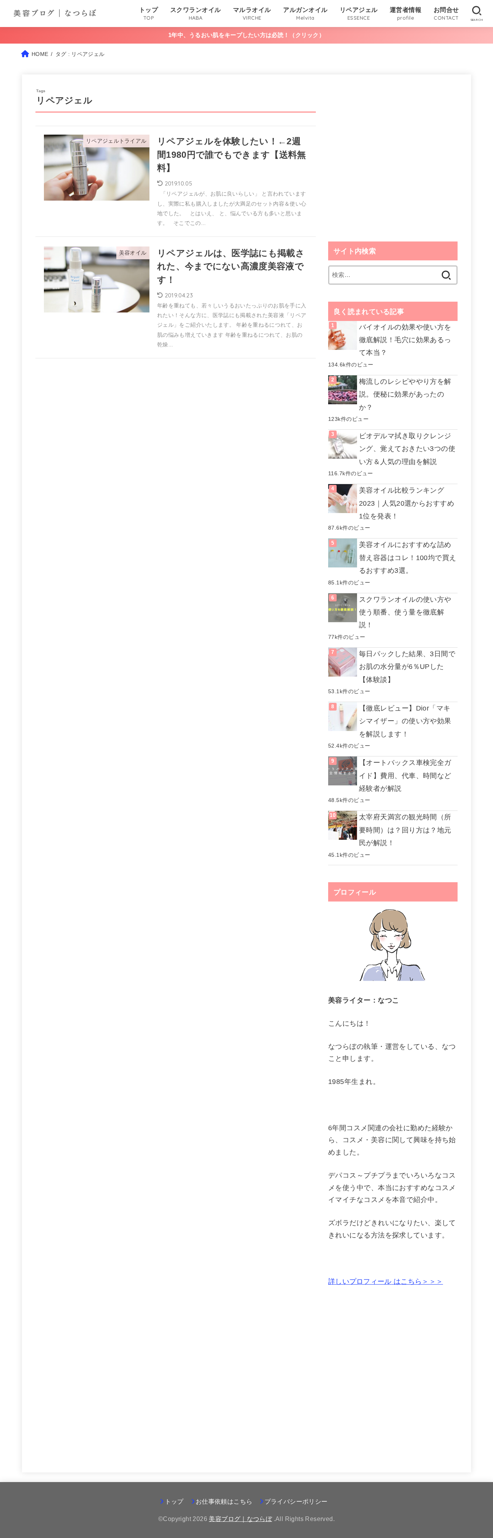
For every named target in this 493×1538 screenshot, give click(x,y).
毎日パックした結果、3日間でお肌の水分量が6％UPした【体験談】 (407, 667)
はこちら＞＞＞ (385, 1281)
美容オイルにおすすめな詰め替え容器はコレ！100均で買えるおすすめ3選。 (407, 557)
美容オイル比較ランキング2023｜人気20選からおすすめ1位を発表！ (406, 503)
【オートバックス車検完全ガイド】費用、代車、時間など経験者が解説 (405, 775)
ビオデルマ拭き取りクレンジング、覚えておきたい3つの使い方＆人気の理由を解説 (407, 449)
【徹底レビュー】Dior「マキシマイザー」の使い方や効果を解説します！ (405, 721)
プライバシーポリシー (296, 1501)
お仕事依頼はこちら (224, 1501)
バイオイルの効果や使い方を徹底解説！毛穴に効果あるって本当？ (405, 340)
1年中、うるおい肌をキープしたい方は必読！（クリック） (246, 35)
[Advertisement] (393, 166)
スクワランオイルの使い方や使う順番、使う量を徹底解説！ (405, 612)
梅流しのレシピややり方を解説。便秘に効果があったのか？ (405, 394)
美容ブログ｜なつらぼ (240, 1519)
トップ (174, 1501)
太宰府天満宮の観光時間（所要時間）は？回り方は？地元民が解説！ (405, 830)
